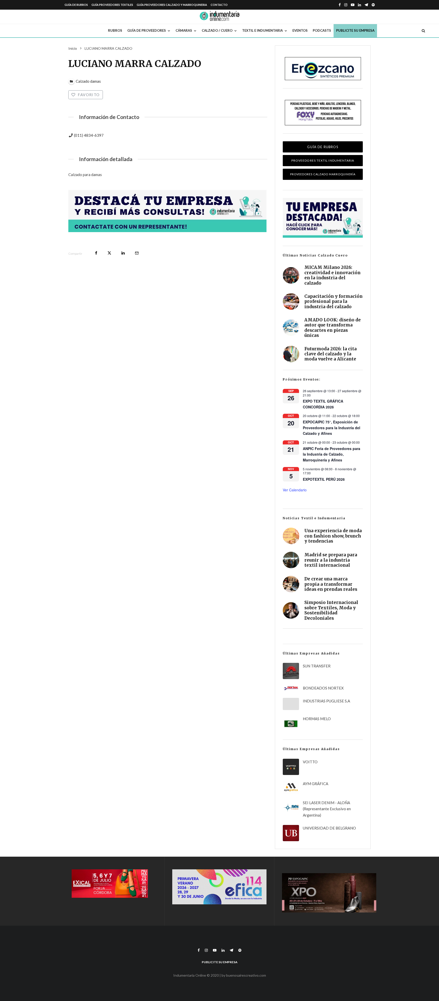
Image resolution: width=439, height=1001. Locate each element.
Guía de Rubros (76, 4)
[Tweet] (109, 253)
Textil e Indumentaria (262, 30)
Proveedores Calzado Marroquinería (322, 174)
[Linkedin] (359, 5)
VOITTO (310, 762)
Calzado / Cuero (217, 30)
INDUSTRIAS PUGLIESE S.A (326, 701)
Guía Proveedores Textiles (112, 4)
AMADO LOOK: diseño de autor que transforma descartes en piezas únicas (332, 327)
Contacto (219, 4)
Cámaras (184, 30)
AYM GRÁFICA (315, 783)
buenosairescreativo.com (246, 975)
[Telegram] (366, 5)
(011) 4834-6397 (89, 135)
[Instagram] (345, 5)
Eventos (300, 30)
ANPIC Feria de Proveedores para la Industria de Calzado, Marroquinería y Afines (331, 454)
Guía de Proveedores (146, 30)
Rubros (115, 30)
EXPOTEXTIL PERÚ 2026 (324, 479)
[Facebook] (339, 5)
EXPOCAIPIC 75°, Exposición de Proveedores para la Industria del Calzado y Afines (331, 427)
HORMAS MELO (317, 718)
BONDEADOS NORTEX (323, 688)
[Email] (137, 253)
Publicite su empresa (355, 30)
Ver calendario (295, 489)
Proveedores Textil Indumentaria (322, 160)
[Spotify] (373, 5)
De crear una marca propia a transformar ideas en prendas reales (330, 584)
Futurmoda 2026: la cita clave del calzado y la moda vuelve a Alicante (330, 354)
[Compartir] (96, 253)
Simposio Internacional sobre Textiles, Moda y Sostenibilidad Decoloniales (331, 610)
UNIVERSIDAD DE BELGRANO (329, 828)
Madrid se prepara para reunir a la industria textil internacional (330, 560)
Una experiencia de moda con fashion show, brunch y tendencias (333, 536)
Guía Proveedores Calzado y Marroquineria (172, 4)
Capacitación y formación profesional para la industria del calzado (333, 301)
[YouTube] (352, 5)
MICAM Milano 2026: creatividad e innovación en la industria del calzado (332, 275)
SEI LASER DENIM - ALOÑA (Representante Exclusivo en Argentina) (327, 809)
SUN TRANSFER (317, 666)
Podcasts (322, 30)
